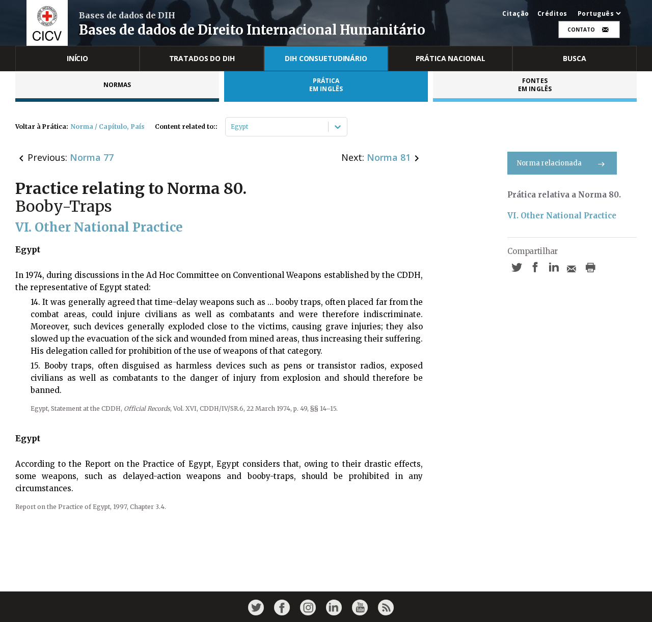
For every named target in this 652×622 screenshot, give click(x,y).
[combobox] (231, 126)
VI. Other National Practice (561, 215)
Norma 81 (389, 157)
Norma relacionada (549, 163)
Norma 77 (92, 157)
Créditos (552, 14)
